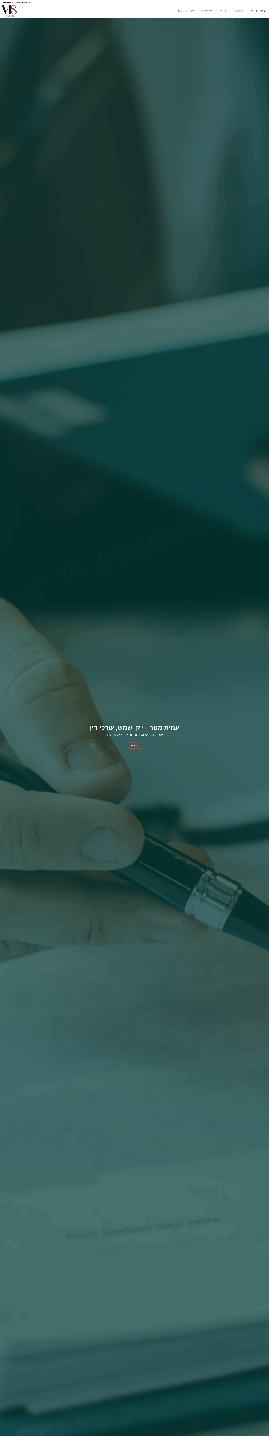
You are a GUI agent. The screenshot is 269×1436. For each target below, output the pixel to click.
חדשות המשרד (207, 11)
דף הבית (263, 11)
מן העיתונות (222, 11)
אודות (251, 11)
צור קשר (192, 11)
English (180, 11)
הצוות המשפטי (238, 11)
